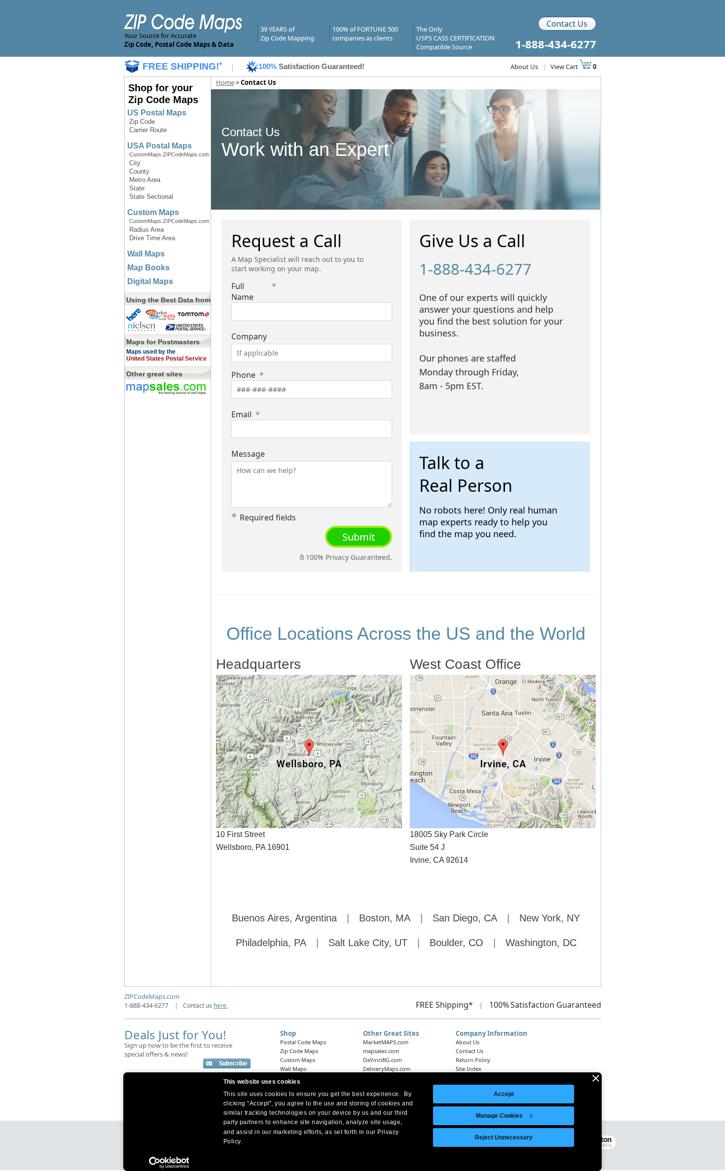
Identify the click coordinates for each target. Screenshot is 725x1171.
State (137, 188)
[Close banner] (595, 1078)
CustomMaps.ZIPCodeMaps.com (169, 154)
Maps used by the (151, 351)
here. (221, 1005)
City (135, 163)
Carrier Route (148, 130)
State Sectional (151, 196)
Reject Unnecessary (504, 1137)
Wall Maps (146, 254)
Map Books (148, 267)
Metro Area (144, 179)
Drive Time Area (152, 238)
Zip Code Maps (299, 1051)
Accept (504, 1094)
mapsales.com (381, 1051)
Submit (358, 537)
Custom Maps (153, 212)
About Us (524, 66)
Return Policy (473, 1059)
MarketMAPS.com (385, 1042)
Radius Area (146, 229)
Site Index (468, 1068)
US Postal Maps (156, 113)
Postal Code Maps (303, 1042)
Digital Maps (150, 281)
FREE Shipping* (444, 1004)
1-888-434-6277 (146, 1005)
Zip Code (142, 121)
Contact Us (566, 23)
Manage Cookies (499, 1115)
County (139, 171)
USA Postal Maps (159, 146)
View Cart (565, 66)
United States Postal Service (166, 358)
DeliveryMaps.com (386, 1068)
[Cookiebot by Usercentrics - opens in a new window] (169, 1163)
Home (225, 82)
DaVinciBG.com (382, 1059)
